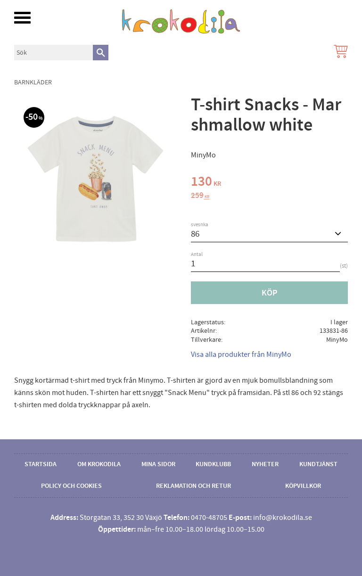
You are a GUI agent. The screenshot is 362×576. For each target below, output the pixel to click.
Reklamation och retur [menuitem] (193, 486)
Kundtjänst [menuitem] (318, 464)
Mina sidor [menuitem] (158, 464)
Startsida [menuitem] (41, 464)
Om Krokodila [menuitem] (99, 464)
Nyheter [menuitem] (265, 464)
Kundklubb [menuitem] (213, 464)
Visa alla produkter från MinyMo (241, 354)
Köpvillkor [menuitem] (303, 486)
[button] (22, 17)
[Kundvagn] (339, 52)
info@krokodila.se (282, 517)
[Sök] (100, 52)
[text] (269, 183)
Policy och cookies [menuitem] (71, 486)
